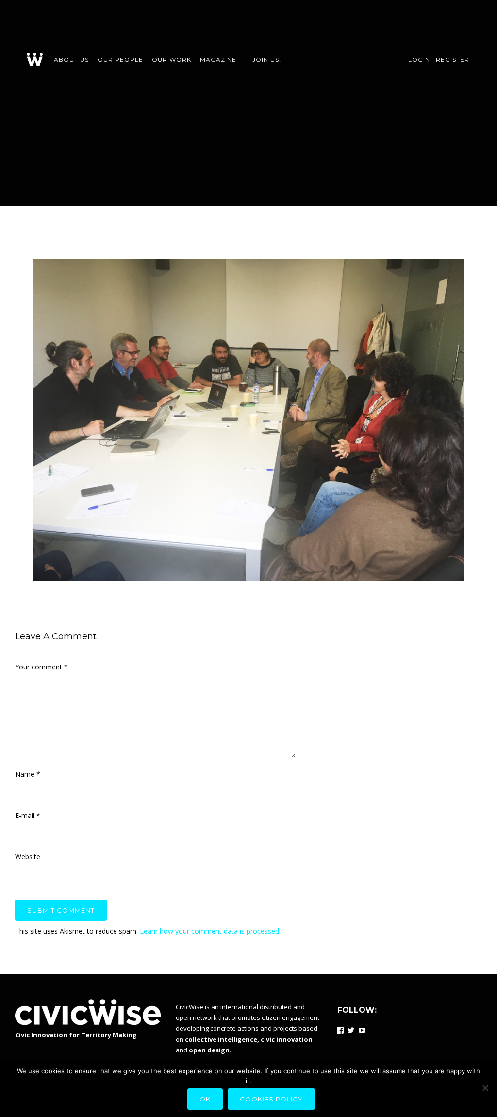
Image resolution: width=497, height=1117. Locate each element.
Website (27, 856)
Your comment (41, 666)
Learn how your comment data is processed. (210, 930)
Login (419, 59)
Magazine (218, 59)
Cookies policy (271, 1099)
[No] (485, 1088)
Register (452, 59)
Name (27, 774)
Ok (205, 1099)
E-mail (27, 815)
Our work (171, 59)
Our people (120, 59)
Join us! (266, 59)
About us (71, 59)
